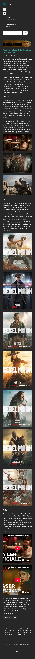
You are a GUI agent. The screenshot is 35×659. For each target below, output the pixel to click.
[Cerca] (25, 33)
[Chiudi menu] (4, 13)
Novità (21, 55)
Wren (10, 4)
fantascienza (7, 617)
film (15, 617)
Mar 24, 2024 (6, 55)
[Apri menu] (4, 9)
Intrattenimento (15, 55)
